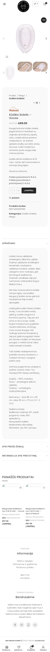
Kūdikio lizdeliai (16, 98)
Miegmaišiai (14, 514)
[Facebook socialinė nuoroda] (15, 625)
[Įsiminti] (20, 487)
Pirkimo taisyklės (25, 561)
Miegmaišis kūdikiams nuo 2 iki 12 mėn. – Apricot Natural (35, 511)
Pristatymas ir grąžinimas (25, 564)
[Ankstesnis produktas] (34, 102)
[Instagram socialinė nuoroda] (21, 625)
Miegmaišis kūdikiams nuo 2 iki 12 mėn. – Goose (13, 510)
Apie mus (24, 575)
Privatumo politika (25, 567)
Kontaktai (25, 578)
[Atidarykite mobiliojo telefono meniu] (4, 4)
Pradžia (12, 95)
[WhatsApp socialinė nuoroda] (28, 625)
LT (35, 3)
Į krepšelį (28, 190)
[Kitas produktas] (39, 102)
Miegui (22, 95)
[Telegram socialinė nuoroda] (35, 625)
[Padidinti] (7, 57)
